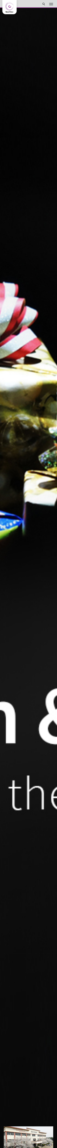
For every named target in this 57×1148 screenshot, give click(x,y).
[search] (44, 4)
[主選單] (51, 4)
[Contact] (50, 1110)
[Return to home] (9, 7)
